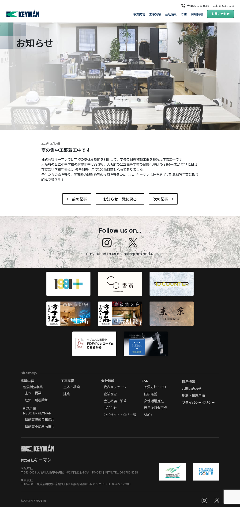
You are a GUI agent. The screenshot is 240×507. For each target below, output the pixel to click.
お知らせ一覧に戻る (120, 199)
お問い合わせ (220, 13)
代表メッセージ (115, 386)
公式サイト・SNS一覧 (120, 414)
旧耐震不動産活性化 (39, 426)
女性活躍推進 (154, 400)
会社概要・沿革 (115, 400)
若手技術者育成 (155, 407)
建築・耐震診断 (36, 399)
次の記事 (160, 199)
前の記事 (79, 199)
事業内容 (139, 14)
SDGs (148, 414)
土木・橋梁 (33, 392)
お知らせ (110, 407)
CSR (184, 14)
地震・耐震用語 (193, 395)
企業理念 (110, 393)
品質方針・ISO (155, 386)
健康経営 (150, 393)
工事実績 (155, 14)
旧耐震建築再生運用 (39, 419)
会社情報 (171, 14)
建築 (66, 393)
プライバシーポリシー (198, 402)
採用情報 (197, 14)
